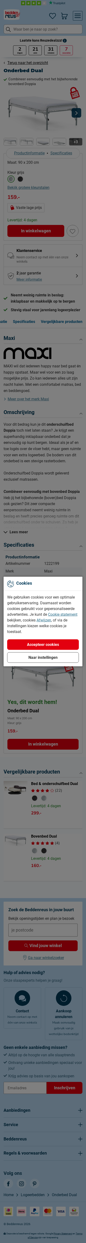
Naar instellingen (43, 657)
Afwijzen (44, 620)
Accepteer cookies (43, 644)
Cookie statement (62, 614)
